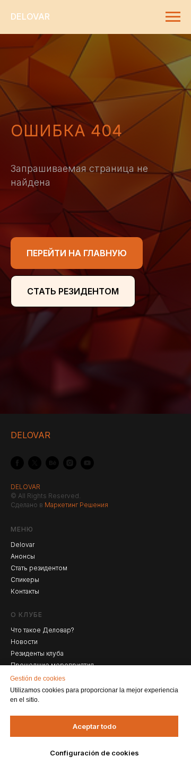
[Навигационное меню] (173, 17)
